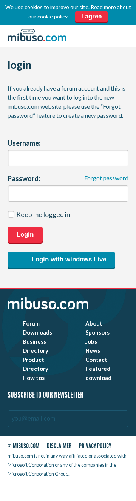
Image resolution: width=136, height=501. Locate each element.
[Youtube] (57, 489)
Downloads (37, 332)
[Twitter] (70, 489)
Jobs (91, 341)
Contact (96, 359)
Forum (31, 323)
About (93, 323)
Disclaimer (59, 446)
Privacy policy (95, 446)
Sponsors (97, 332)
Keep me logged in (43, 214)
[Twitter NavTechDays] (102, 489)
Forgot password (106, 177)
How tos (34, 377)
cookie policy (52, 16)
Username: (24, 143)
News (92, 350)
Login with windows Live (68, 259)
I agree (91, 16)
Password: (24, 178)
